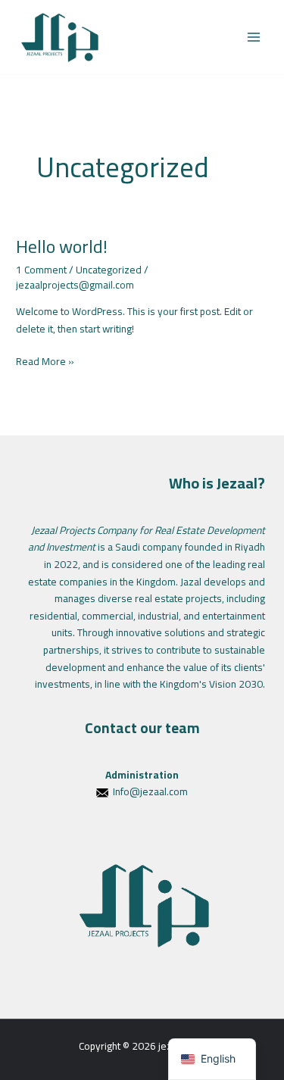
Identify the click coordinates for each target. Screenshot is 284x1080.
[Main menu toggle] (254, 37)
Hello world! (62, 246)
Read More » (45, 361)
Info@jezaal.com (150, 791)
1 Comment (41, 269)
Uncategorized (109, 269)
